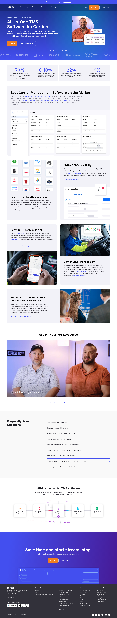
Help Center (100, 590)
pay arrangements (79, 275)
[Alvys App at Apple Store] (23, 605)
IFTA (60, 607)
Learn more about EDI (71, 179)
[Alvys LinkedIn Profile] (102, 615)
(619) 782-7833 (11, 593)
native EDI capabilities (74, 173)
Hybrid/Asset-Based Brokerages (44, 594)
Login (86, 7)
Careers (82, 598)
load (34, 100)
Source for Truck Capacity (66, 603)
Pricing (53, 7)
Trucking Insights (85, 590)
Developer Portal (101, 592)
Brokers (37, 592)
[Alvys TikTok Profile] (109, 615)
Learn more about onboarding (21, 316)
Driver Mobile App (19, 233)
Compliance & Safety (65, 594)
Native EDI (62, 609)
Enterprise (37, 596)
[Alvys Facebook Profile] (93, 615)
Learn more (67, 2)
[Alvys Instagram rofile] (106, 615)
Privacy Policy (101, 598)
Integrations (62, 601)
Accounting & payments (65, 590)
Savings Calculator (85, 603)
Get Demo (94, 7)
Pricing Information (85, 605)
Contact (82, 596)
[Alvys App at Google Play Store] (12, 605)
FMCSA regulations (80, 271)
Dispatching (62, 596)
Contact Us (10, 597)
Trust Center (100, 601)
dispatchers (14, 240)
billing (56, 100)
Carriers (37, 590)
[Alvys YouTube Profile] (99, 615)
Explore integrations (17, 215)
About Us (82, 594)
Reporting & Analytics (65, 592)
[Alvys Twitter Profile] (96, 615)
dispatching (27, 100)
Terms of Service (101, 599)
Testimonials (83, 592)
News (81, 601)
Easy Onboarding (64, 599)
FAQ (98, 596)
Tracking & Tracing (64, 605)
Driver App (62, 598)
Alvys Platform (101, 594)
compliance (66, 100)
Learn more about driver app (20, 246)
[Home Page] (10, 588)
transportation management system (37, 96)
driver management (46, 100)
